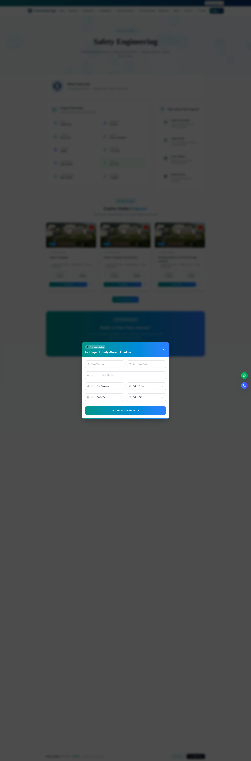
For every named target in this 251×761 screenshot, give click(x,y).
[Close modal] (163, 349)
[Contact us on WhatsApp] (244, 375)
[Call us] (244, 385)
